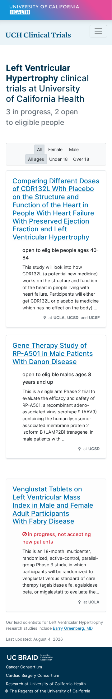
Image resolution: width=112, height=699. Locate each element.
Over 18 (81, 159)
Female (55, 149)
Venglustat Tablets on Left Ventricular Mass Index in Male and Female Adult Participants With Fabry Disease (52, 505)
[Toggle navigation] (98, 31)
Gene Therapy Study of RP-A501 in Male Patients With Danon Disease (52, 353)
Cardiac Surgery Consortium (32, 675)
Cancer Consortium (24, 667)
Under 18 (58, 159)
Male (74, 149)
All (39, 149)
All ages (36, 159)
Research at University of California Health (46, 684)
